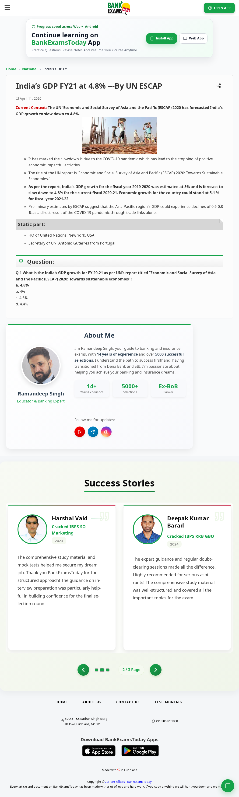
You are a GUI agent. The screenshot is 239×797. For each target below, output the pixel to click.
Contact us (128, 702)
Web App (196, 38)
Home (11, 68)
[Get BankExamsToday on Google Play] (140, 750)
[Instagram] (106, 431)
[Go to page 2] (102, 669)
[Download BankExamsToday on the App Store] (99, 750)
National (30, 68)
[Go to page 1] (83, 670)
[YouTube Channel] (79, 431)
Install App (164, 38)
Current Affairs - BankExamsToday (128, 782)
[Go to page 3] (107, 669)
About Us (92, 702)
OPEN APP (222, 8)
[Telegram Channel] (93, 431)
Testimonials (169, 702)
